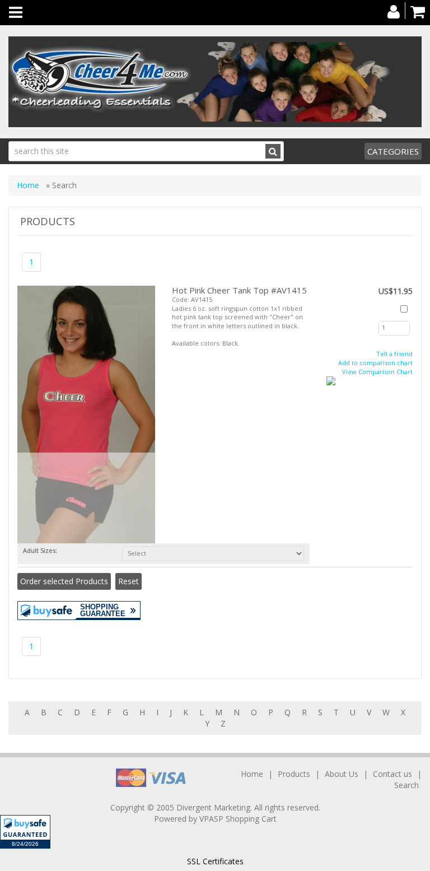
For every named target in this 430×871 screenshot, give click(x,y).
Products (294, 773)
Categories (393, 151)
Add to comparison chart (375, 362)
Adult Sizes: (41, 550)
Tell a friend (394, 354)
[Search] (273, 151)
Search (406, 785)
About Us (341, 773)
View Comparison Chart (377, 371)
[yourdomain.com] (215, 81)
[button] (25, 832)
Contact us (392, 773)
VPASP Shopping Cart (238, 818)
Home (29, 185)
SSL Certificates (215, 861)
